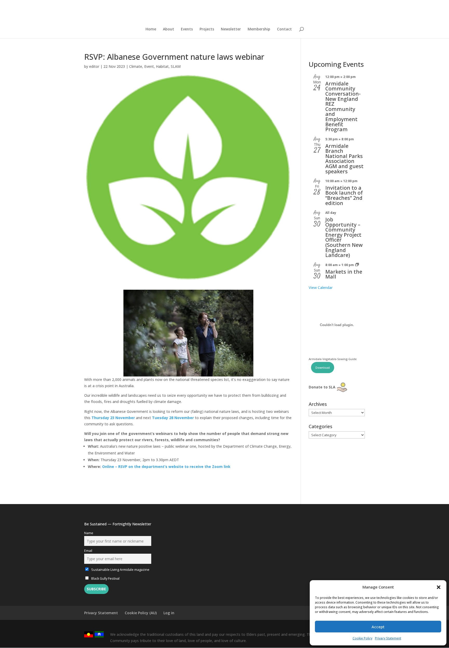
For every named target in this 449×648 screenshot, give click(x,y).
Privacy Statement (388, 638)
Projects (207, 29)
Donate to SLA (322, 387)
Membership (259, 29)
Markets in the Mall (343, 274)
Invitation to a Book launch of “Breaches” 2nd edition (344, 195)
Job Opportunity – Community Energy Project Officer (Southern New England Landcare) (344, 237)
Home (151, 29)
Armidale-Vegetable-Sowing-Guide (332, 359)
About (168, 29)
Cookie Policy (362, 638)
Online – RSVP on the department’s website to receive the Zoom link (166, 466)
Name (88, 533)
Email (88, 550)
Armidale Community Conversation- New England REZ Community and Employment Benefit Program (343, 106)
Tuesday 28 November (173, 417)
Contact (284, 29)
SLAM (176, 66)
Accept (378, 626)
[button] (438, 587)
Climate (135, 66)
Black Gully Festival (105, 578)
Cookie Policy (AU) (141, 612)
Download (322, 367)
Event (149, 66)
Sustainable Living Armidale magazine (119, 569)
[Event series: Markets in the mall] (357, 265)
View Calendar (321, 287)
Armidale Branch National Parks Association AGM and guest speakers (344, 158)
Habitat (162, 66)
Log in (168, 612)
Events (187, 29)
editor (94, 66)
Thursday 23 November (113, 417)
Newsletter (231, 29)
